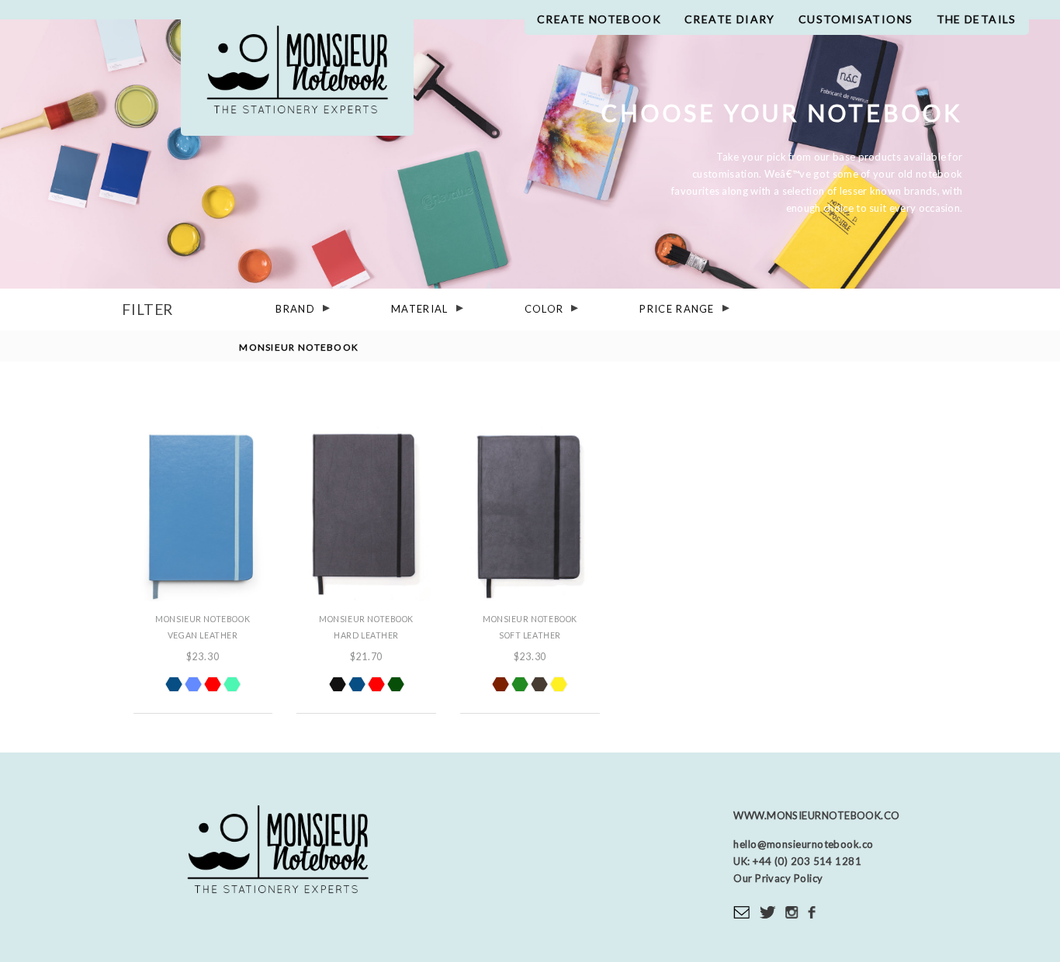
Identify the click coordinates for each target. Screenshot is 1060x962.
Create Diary (729, 19)
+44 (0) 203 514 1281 (806, 861)
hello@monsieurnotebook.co (803, 844)
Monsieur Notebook (297, 75)
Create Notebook (599, 19)
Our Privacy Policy (778, 878)
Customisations (855, 19)
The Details (977, 19)
